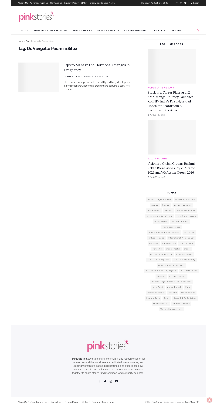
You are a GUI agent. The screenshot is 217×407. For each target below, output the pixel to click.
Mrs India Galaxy (189, 271)
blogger (166, 205)
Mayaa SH (157, 249)
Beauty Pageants (157, 159)
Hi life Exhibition (180, 222)
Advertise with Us (39, 3)
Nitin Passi (158, 287)
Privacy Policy (71, 3)
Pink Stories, (80, 358)
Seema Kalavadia (156, 293)
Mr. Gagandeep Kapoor (161, 254)
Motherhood (82, 30)
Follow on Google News (102, 3)
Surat (166, 298)
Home (24, 30)
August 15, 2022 (93, 76)
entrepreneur (154, 211)
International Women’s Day (181, 238)
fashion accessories (185, 211)
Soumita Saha (153, 298)
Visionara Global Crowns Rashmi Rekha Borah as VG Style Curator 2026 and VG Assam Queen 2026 (171, 167)
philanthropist (174, 287)
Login (195, 3)
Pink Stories (74, 76)
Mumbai (161, 276)
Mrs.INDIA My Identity (184, 260)
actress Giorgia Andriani (159, 200)
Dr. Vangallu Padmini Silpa (42, 41)
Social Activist (188, 293)
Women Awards (108, 30)
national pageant (177, 276)
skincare (173, 293)
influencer (189, 232)
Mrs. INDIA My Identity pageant (161, 271)
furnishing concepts (186, 216)
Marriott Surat (187, 243)
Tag (27, 41)
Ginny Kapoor (161, 222)
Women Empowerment (171, 309)
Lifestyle (159, 30)
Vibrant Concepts (181, 304)
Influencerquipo (156, 238)
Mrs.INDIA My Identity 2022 (171, 265)
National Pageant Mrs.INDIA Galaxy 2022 (171, 282)
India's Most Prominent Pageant (164, 232)
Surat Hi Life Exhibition (185, 298)
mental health (173, 249)
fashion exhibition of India (159, 216)
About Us (23, 3)
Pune (187, 287)
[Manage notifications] (209, 400)
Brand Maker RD (191, 402)
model (187, 249)
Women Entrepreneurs (51, 30)
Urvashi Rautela (161, 304)
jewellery (153, 243)
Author (155, 205)
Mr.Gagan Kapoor (184, 254)
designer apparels (182, 205)
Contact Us (56, 3)
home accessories (171, 227)
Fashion (168, 211)
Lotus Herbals (169, 243)
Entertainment (135, 30)
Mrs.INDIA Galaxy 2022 (159, 260)
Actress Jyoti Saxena (185, 200)
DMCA (84, 3)
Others (176, 30)
